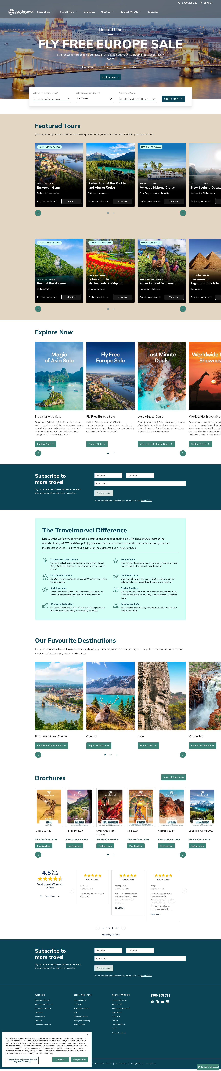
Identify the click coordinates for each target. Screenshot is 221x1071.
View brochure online (49, 807)
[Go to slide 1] (108, 213)
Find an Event (198, 443)
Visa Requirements (81, 1016)
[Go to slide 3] (116, 755)
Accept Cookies (79, 1059)
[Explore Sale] (59, 376)
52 (117, 928)
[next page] (184, 890)
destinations (91, 648)
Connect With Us (121, 994)
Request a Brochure (119, 1000)
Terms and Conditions (103, 1064)
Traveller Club (117, 1004)
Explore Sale (109, 77)
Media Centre (40, 1016)
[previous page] (71, 890)
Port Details (78, 1004)
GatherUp (116, 934)
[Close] (87, 1034)
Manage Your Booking (82, 1021)
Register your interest (47, 201)
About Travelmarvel (42, 1000)
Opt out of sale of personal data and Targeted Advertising (22, 1060)
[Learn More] (152, 1001)
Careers (115, 1021)
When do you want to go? (88, 93)
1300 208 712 (189, 2)
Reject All (60, 1059)
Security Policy (150, 1064)
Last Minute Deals (119, 1025)
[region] (47, 1049)
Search (208, 3)
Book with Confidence (43, 1008)
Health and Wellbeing (82, 1008)
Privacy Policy (146, 500)
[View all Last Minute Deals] (162, 376)
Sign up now (104, 493)
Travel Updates (79, 1025)
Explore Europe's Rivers (50, 745)
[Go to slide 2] (114, 213)
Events (114, 1029)
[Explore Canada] (110, 696)
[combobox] (51, 99)
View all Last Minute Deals (154, 443)
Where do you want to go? (45, 93)
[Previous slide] (38, 213)
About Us (40, 994)
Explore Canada (97, 745)
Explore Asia (146, 745)
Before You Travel (83, 994)
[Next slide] (183, 213)
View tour (71, 201)
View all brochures (173, 777)
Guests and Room (127, 93)
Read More (119, 908)
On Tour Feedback (119, 1033)
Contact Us (116, 1016)
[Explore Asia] (162, 696)
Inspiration (89, 12)
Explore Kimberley (201, 745)
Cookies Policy (121, 1064)
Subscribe (153, 12)
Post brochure (43, 846)
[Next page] (123, 928)
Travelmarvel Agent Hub (121, 1008)
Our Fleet (38, 1021)
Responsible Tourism (43, 1025)
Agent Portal (116, 1012)
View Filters (50, 897)
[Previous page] (98, 928)
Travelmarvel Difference (44, 1004)
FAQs (76, 1012)
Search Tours (171, 98)
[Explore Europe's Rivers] (59, 696)
